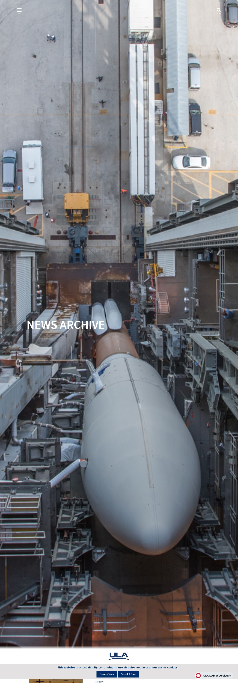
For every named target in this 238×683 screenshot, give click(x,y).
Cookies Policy (107, 674)
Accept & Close (128, 674)
